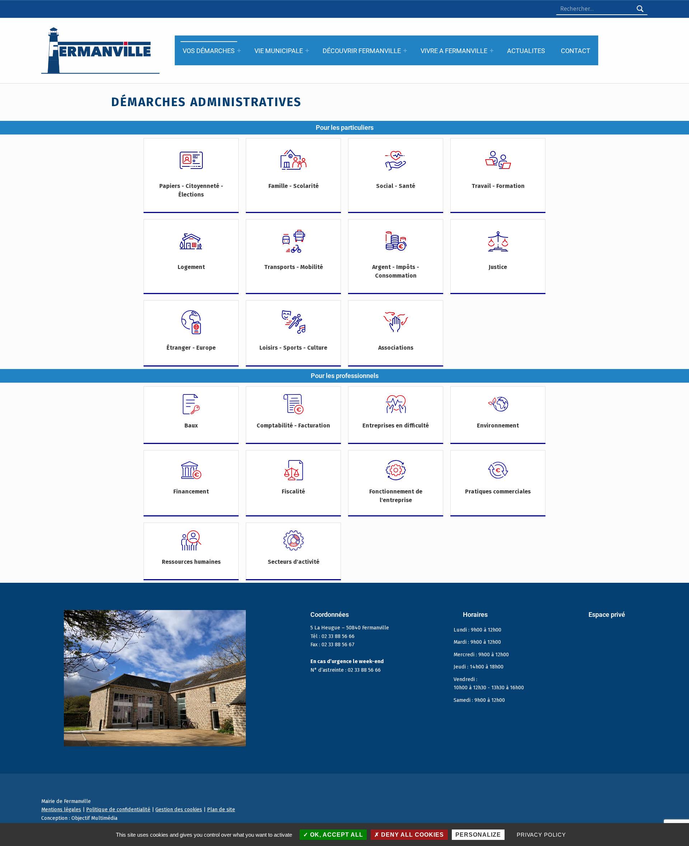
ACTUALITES (526, 51)
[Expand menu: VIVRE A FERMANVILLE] (491, 50)
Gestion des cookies (178, 809)
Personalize (478, 835)
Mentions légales (61, 809)
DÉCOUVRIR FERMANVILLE (362, 51)
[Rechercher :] (602, 9)
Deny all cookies (411, 835)
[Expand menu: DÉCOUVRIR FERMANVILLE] (405, 50)
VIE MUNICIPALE (278, 51)
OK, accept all (335, 835)
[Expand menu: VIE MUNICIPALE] (307, 50)
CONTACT (575, 51)
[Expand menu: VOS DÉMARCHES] (239, 50)
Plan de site (221, 809)
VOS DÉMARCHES (209, 51)
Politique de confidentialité (118, 809)
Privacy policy (541, 835)
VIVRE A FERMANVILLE (454, 51)
